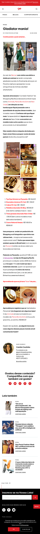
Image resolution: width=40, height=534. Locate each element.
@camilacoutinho (21, 361)
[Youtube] (14, 510)
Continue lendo (20, 414)
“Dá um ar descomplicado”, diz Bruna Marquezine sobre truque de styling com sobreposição (24, 407)
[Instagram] (4, 510)
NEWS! (37, 506)
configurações (24, 525)
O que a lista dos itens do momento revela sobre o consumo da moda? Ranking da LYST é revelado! (24, 466)
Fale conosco (7, 517)
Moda (5, 14)
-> (35, 497)
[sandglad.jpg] (20, 69)
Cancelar (26, 529)
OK (14, 529)
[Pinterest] (9, 510)
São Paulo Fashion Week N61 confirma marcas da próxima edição (24, 446)
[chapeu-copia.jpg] (20, 302)
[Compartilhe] (29, 383)
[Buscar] (36, 9)
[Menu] (3, 9)
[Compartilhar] (10, 383)
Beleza (16, 14)
